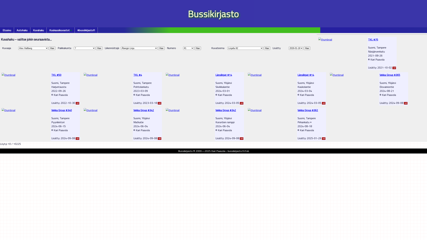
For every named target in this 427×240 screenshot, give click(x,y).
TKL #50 (56, 75)
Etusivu (7, 30)
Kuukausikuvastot (60, 30)
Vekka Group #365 (390, 75)
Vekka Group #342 (143, 110)
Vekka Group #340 (61, 110)
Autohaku (22, 30)
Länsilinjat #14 (224, 75)
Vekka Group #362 (308, 110)
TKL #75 (373, 40)
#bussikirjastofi (86, 30)
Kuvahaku (38, 30)
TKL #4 (137, 75)
